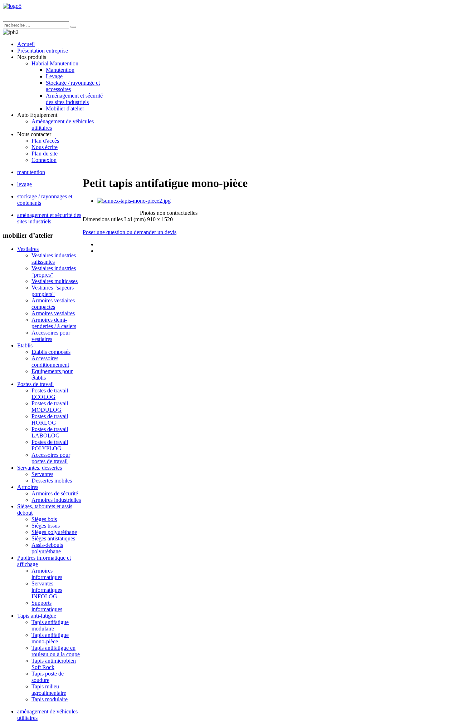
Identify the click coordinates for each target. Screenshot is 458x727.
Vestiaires (28, 249)
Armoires (27, 487)
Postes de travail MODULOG (49, 406)
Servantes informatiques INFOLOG (46, 589)
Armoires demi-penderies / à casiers (53, 323)
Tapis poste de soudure (47, 677)
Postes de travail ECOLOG (49, 393)
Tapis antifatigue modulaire (50, 625)
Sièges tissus (45, 526)
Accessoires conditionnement (50, 361)
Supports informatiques (46, 606)
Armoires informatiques (46, 574)
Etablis (25, 345)
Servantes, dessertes (39, 468)
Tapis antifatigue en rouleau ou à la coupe (55, 651)
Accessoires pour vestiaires (50, 336)
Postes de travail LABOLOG (49, 432)
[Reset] (73, 27)
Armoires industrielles (56, 500)
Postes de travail (35, 384)
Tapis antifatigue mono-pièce (50, 638)
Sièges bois (44, 519)
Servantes (42, 474)
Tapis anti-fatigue (36, 616)
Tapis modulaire (49, 699)
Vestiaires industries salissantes (53, 258)
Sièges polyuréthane (54, 532)
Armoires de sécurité (54, 493)
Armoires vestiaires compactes (53, 303)
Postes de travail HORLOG (49, 419)
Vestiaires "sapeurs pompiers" (52, 291)
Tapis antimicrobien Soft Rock (53, 664)
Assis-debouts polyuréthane (47, 548)
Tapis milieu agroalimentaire (48, 689)
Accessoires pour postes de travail (50, 458)
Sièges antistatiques (53, 538)
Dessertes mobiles (51, 481)
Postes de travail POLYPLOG (49, 445)
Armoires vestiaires (53, 313)
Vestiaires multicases (54, 281)
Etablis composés (50, 352)
